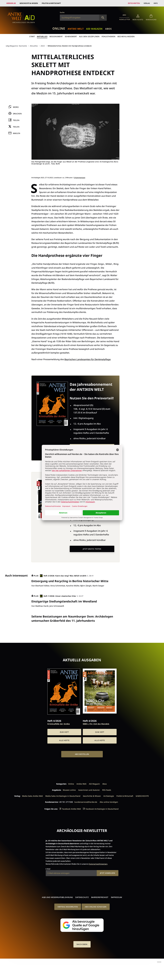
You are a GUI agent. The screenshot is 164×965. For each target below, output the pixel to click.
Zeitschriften (134, 3)
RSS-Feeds (106, 790)
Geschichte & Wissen (29, 3)
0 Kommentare (79, 177)
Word (16, 107)
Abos (108, 28)
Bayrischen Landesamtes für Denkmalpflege (87, 359)
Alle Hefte (64, 740)
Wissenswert (56, 36)
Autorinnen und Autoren (89, 790)
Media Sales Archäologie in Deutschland (62, 796)
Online (58, 28)
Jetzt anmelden (107, 873)
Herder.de (11, 3)
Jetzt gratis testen (92, 549)
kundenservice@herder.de (85, 802)
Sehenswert (71, 36)
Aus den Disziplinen (89, 36)
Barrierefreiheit (99, 897)
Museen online (69, 790)
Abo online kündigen (109, 802)
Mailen (16, 133)
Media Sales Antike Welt (32, 796)
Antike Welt (76, 28)
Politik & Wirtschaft (51, 3)
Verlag (147, 3)
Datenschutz (82, 897)
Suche (62, 12)
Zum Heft (64, 732)
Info (156, 3)
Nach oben (82, 944)
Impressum (116, 897)
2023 (43, 46)
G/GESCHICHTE (142, 796)
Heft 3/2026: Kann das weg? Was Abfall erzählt (65, 575)
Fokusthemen (108, 36)
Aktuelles (42, 36)
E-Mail (48, 869)
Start (32, 36)
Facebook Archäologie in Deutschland (102, 809)
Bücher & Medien (126, 36)
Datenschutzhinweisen (98, 864)
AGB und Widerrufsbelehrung (57, 897)
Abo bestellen (82, 754)
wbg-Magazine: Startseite (16, 46)
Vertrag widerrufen (68, 907)
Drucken (17, 114)
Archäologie (108, 796)
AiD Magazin (94, 28)
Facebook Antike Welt (71, 809)
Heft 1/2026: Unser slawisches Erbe (60, 596)
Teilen (16, 120)
